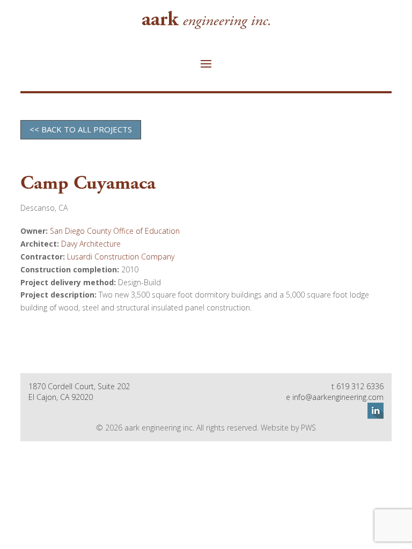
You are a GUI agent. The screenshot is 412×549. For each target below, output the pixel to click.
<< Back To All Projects (81, 129)
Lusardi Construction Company (120, 256)
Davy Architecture (91, 244)
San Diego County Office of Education (115, 231)
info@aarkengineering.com (338, 397)
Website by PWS (288, 427)
